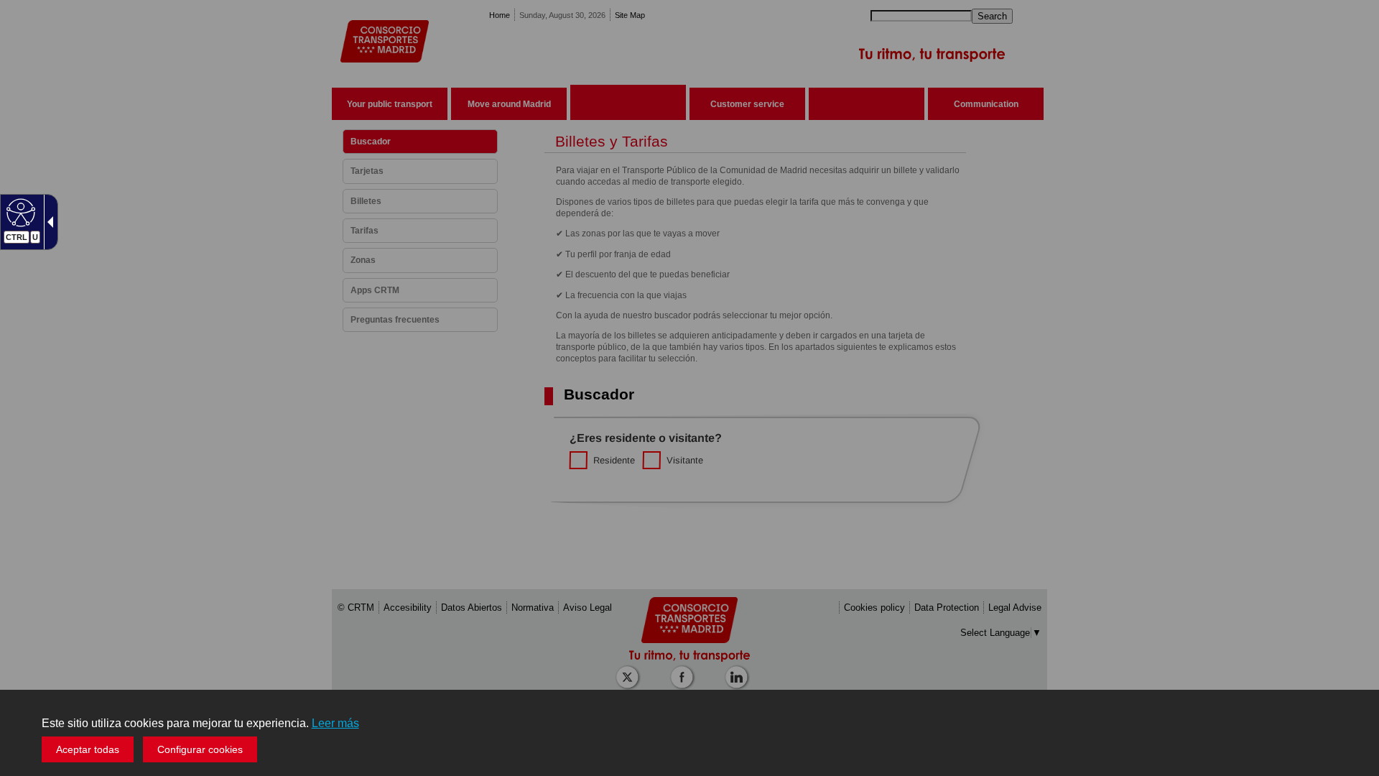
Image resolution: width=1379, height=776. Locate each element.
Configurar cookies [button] (200, 749)
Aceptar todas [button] (87, 749)
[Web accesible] (19, 212)
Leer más (335, 723)
